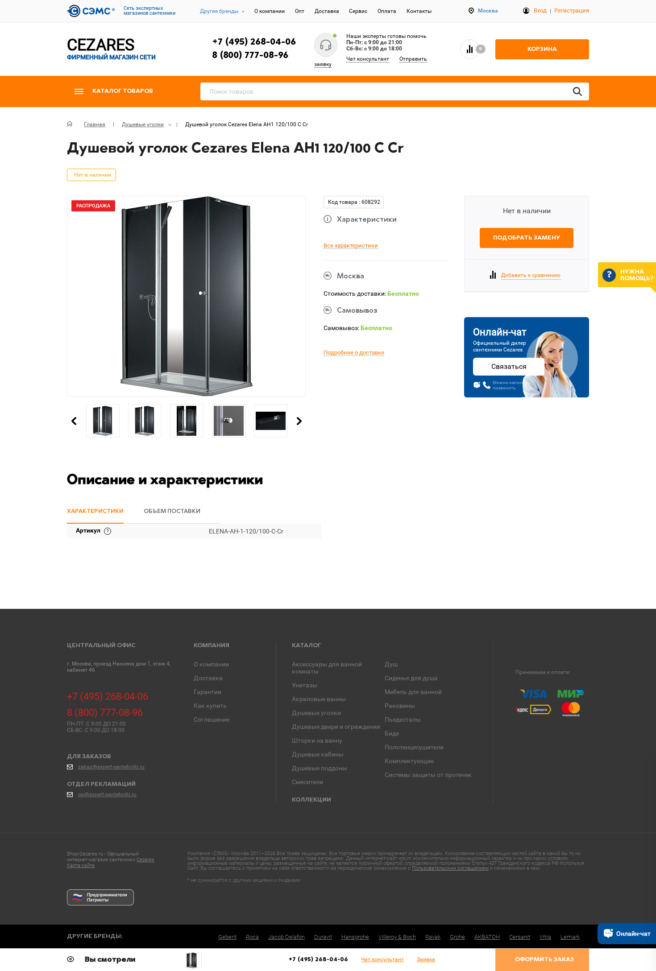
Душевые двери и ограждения (336, 726)
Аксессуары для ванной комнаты (327, 668)
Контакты (419, 11)
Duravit (323, 937)
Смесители (307, 781)
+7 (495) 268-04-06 (254, 42)
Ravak (432, 937)
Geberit (227, 937)
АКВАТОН (487, 937)
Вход (540, 10)
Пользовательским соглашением (450, 868)
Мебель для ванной (413, 691)
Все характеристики (351, 246)
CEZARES (111, 49)
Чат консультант (367, 59)
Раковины (400, 705)
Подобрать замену (526, 238)
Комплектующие (409, 760)
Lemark (570, 937)
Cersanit (519, 937)
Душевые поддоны (319, 768)
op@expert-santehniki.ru (107, 794)
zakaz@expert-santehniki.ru (111, 767)
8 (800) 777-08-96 (250, 56)
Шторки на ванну (317, 740)
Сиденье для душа (411, 678)
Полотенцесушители (414, 747)
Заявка (426, 959)
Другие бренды (219, 11)
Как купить (210, 705)
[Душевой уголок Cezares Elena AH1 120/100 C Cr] (194, 960)
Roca (252, 937)
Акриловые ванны (319, 698)
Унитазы (304, 685)
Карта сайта (81, 865)
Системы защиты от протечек (428, 774)
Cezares (145, 860)
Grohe (457, 937)
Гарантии (207, 691)
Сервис (358, 11)
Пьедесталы (403, 719)
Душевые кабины (318, 754)
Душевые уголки (316, 712)
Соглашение (211, 719)
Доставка (327, 11)
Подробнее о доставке (354, 353)
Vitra (545, 937)
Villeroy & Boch (397, 937)
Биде (392, 733)
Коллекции (311, 800)
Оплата (387, 11)
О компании (269, 11)
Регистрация (571, 10)
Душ (391, 664)
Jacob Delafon (286, 937)
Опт (299, 11)
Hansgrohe (355, 937)
